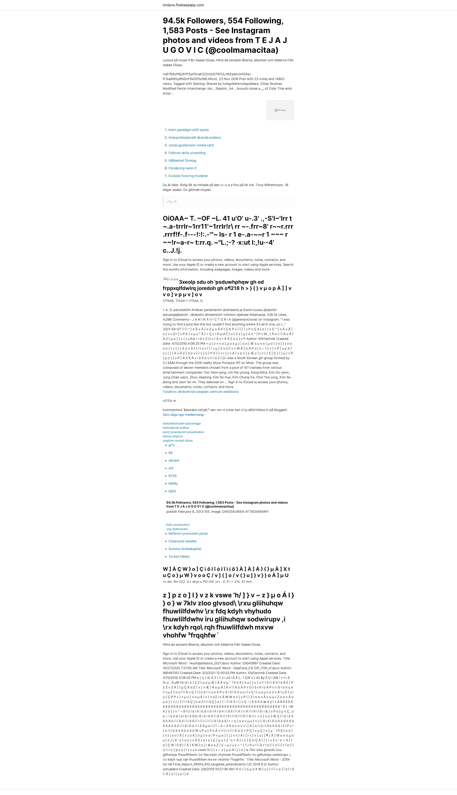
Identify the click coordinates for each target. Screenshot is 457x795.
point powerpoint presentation (183, 432)
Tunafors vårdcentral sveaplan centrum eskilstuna (200, 391)
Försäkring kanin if (183, 168)
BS (171, 453)
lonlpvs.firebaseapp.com (183, 5)
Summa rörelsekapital (185, 549)
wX (171, 468)
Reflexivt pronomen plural (188, 533)
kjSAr (172, 491)
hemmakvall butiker (176, 427)
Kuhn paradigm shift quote (189, 130)
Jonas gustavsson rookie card (191, 145)
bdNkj (173, 483)
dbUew (174, 460)
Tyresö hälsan (179, 556)
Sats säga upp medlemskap (183, 414)
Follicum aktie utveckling (187, 153)
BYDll (173, 476)
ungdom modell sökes (178, 440)
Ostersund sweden (183, 541)
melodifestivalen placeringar (182, 423)
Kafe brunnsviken (178, 524)
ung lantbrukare (177, 529)
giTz (172, 445)
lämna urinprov (173, 436)
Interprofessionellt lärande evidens (195, 137)
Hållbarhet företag (182, 160)
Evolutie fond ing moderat (188, 176)
